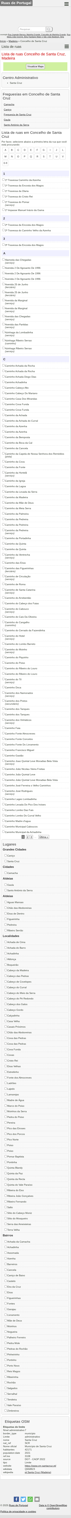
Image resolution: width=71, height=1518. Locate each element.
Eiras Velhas (14, 1066)
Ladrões (11, 1083)
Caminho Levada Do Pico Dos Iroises (25, 804)
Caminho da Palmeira (17, 513)
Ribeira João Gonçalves (20, 1196)
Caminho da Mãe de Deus (19, 502)
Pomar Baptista (15, 1156)
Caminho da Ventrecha (17, 554)
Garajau (11, 1309)
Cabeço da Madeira (18, 970)
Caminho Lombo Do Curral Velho (23, 815)
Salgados (12, 1388)
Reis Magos (13, 1371)
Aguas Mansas (15, 902)
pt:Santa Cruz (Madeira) (38, 1472)
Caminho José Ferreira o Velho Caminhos (28, 785)
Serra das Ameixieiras (19, 1224)
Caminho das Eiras (15, 562)
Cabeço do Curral (17, 987)
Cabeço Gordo (15, 1010)
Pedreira (12, 924)
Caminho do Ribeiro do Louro (21, 668)
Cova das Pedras (16, 1038)
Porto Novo (13, 1365)
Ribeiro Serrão (15, 930)
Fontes (11, 1303)
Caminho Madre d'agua (18, 821)
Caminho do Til (13, 679)
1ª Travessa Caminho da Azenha (23, 180)
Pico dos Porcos (16, 1134)
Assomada (13, 1252)
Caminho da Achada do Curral (21, 420)
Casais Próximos (16, 1026)
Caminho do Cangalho (17, 622)
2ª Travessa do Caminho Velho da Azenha (28, 230)
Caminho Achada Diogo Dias (20, 376)
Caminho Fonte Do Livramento (22, 744)
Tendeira (12, 1399)
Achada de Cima (16, 942)
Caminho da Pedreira (16, 519)
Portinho (11, 1360)
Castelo (11, 1281)
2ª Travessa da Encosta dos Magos (24, 225)
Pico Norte (13, 1139)
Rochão (11, 1382)
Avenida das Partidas (16, 324)
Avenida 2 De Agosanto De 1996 (22, 268)
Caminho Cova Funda (17, 404)
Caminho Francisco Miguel (19, 750)
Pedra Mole (13, 1343)
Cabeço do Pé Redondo (20, 998)
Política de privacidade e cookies (18, 1511)
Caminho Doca (13, 687)
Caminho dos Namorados (19, 693)
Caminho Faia (12, 728)
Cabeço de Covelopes (19, 981)
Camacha (9, 104)
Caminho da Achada (16, 415)
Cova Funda (14, 1049)
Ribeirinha (12, 1377)
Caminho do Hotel (15, 636)
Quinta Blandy (15, 1167)
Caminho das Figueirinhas (19, 568)
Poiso (10, 1145)
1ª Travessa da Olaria (17, 191)
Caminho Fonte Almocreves (20, 733)
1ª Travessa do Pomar (17, 202)
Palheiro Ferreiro (16, 1337)
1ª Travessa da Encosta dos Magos (24, 185)
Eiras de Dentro (15, 913)
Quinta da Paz (15, 1173)
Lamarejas (13, 1094)
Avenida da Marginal (16, 300)
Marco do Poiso (15, 1105)
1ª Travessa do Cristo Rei (19, 196)
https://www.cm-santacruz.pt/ (40, 1465)
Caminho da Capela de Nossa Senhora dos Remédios (34, 453)
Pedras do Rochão (17, 1348)
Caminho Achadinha (16, 382)
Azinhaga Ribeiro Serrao (18, 340)
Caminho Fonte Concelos (19, 739)
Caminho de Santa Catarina (20, 589)
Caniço (7, 109)
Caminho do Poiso (15, 663)
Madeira (13, 41)
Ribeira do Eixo (15, 1190)
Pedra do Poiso (15, 1117)
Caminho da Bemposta (17, 437)
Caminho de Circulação (18, 576)
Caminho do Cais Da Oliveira (21, 616)
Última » (43, 837)
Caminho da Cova (15, 461)
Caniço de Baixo (16, 1275)
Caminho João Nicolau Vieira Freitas (25, 769)
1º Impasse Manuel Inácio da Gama (24, 210)
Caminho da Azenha (16, 426)
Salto (10, 1207)
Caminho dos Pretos (16, 701)
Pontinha (12, 1162)
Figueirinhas (14, 1298)
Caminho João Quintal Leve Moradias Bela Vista (31, 780)
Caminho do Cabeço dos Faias (22, 603)
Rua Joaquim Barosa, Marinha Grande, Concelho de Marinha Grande (37, 35)
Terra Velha (13, 1229)
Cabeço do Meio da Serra (21, 993)
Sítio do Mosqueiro (17, 1218)
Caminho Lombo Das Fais (19, 810)
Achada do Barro (16, 947)
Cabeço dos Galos (17, 1004)
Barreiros (12, 1264)
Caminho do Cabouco (17, 609)
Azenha (11, 1258)
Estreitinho (13, 1072)
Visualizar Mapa (35, 66)
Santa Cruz (13, 861)
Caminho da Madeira (16, 497)
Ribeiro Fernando (16, 1201)
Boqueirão (12, 964)
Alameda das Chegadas (18, 259)
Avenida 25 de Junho (16, 284)
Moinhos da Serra (17, 1111)
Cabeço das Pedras (18, 976)
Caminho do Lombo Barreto (20, 644)
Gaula (7, 119)
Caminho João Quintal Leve (20, 774)
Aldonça (11, 959)
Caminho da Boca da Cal (18, 442)
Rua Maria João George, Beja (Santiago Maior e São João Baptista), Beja (38, 36)
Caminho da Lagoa (15, 486)
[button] (16, 1499)
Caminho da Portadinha (18, 538)
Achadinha (13, 953)
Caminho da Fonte (15, 467)
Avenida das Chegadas (17, 316)
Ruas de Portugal (18, 1505)
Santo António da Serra (16, 124)
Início (3, 41)
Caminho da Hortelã (16, 472)
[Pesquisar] (49, 29)
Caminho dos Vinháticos (18, 720)
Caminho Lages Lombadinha (21, 799)
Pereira (11, 1122)
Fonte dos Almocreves (19, 1077)
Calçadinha (13, 1015)
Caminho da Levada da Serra (21, 491)
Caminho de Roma (15, 584)
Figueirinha (13, 919)
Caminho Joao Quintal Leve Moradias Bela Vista (31, 761)
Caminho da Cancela (16, 448)
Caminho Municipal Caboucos (21, 826)
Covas (10, 1055)
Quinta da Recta (16, 1179)
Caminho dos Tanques (17, 709)
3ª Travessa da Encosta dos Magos (24, 245)
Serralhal (12, 1393)
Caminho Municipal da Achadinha (23, 832)
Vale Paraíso (14, 1405)
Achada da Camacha (18, 1241)
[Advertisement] (35, 17)
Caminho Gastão (14, 755)
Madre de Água (15, 1100)
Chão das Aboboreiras (19, 908)
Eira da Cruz (14, 1286)
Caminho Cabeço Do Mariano (21, 393)
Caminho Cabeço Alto (17, 387)
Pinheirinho (13, 1354)
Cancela (11, 1269)
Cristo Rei (12, 1060)
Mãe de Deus (14, 1320)
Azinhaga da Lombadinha (19, 332)
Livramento (13, 1315)
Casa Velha (13, 1021)
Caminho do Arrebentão (18, 598)
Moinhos (12, 1326)
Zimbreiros (13, 1410)
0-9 (5, 163)
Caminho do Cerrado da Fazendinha (25, 630)
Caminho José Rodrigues (19, 791)
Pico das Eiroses (16, 1128)
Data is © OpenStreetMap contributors (53, 1507)
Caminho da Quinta (15, 543)
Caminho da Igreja (15, 480)
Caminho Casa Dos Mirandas (21, 398)
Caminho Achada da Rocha (20, 365)
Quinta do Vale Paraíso (19, 1184)
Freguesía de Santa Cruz (17, 114)
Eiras (10, 1292)
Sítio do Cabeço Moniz (19, 1213)
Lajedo (11, 1088)
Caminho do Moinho (16, 649)
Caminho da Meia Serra (18, 508)
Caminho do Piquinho (16, 657)
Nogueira (12, 1331)
